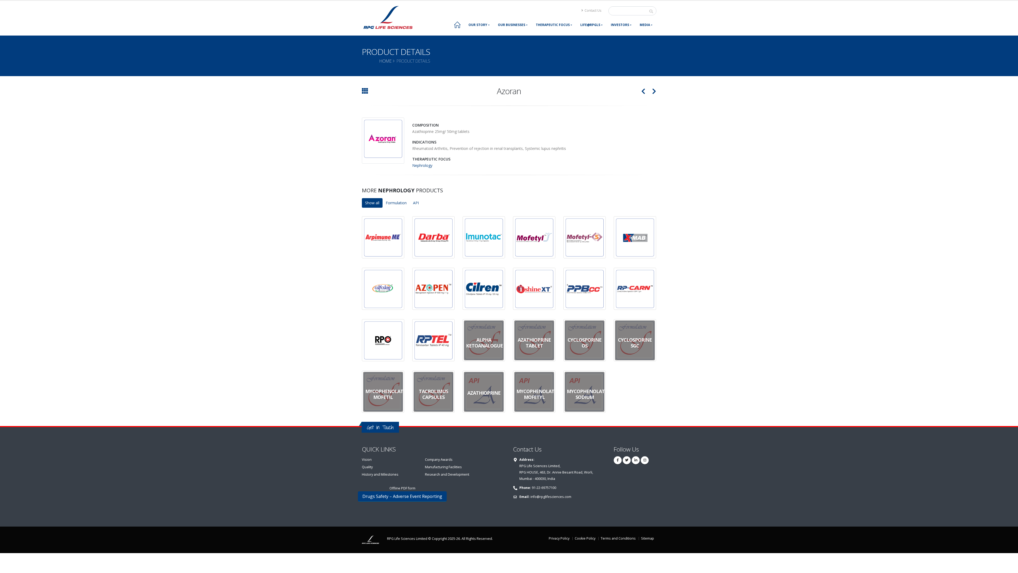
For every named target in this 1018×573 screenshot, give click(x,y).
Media (645, 25)
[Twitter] (627, 460)
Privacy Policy (559, 538)
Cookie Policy (585, 538)
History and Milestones (380, 474)
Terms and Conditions (618, 538)
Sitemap (647, 538)
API (416, 202)
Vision (367, 459)
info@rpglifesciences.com (550, 496)
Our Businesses (511, 25)
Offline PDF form (402, 488)
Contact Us (593, 10)
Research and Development (447, 474)
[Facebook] (618, 460)
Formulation (396, 202)
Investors (620, 25)
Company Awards (439, 459)
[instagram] (645, 460)
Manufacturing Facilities (443, 467)
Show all (372, 202)
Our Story (477, 25)
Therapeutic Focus (553, 25)
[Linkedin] (636, 460)
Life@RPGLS (590, 25)
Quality (367, 467)
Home (385, 61)
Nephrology (422, 165)
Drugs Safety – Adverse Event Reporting (402, 496)
